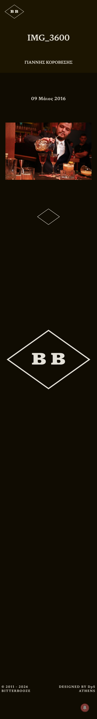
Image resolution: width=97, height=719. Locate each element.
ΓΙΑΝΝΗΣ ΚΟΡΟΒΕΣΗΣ (49, 62)
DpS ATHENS (87, 689)
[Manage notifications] (85, 708)
